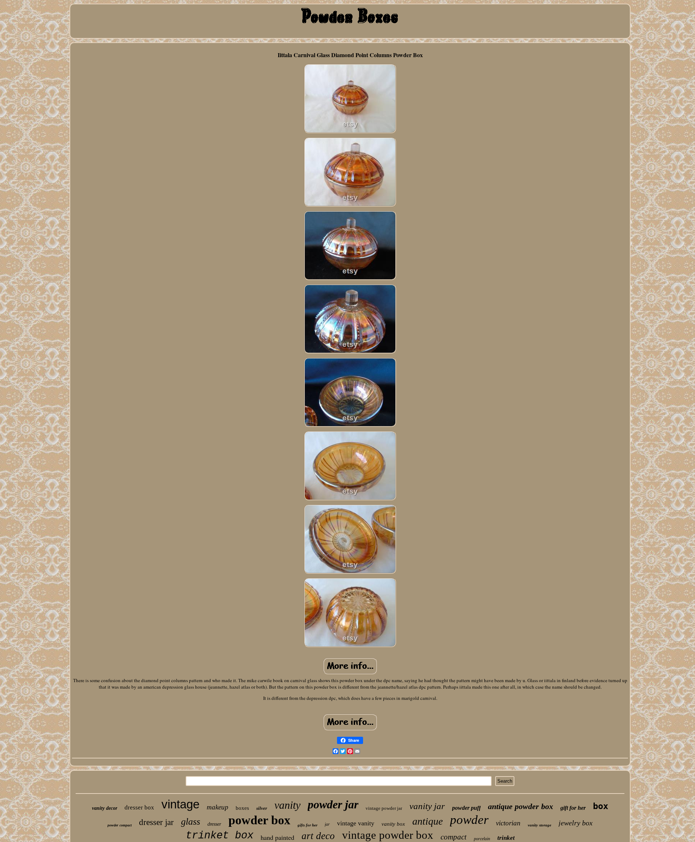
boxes (242, 808)
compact (454, 837)
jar (327, 824)
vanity (287, 805)
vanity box (393, 824)
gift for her (573, 808)
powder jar (333, 804)
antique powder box (520, 806)
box (600, 806)
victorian (508, 823)
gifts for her (307, 825)
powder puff (466, 808)
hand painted (277, 837)
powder (469, 820)
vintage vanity (355, 823)
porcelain (482, 838)
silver (261, 808)
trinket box (219, 836)
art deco (318, 835)
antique (427, 821)
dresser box (139, 807)
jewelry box (576, 823)
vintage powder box (387, 835)
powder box (259, 820)
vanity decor (104, 808)
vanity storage (539, 825)
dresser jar (156, 822)
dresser (214, 824)
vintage (180, 804)
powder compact (120, 825)
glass (190, 821)
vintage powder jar (384, 808)
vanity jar (427, 806)
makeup (217, 807)
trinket (506, 837)
